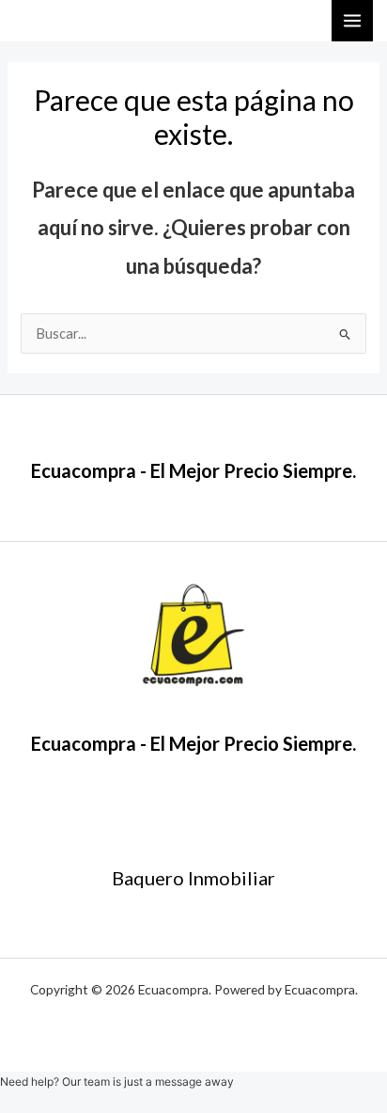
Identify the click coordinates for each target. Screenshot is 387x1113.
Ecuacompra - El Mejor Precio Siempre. (193, 470)
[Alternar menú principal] (352, 20)
